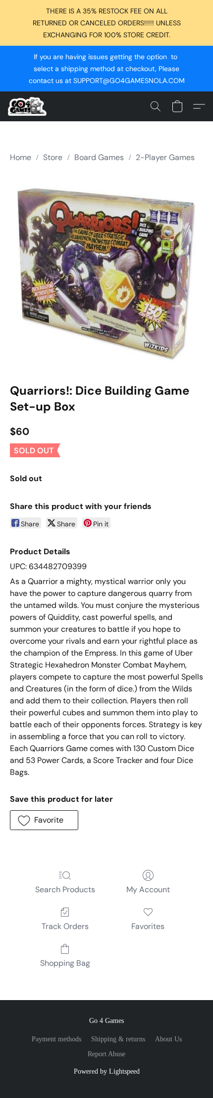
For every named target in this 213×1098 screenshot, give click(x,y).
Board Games (99, 157)
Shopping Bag (65, 963)
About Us (168, 1039)
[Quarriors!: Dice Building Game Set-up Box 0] (106, 271)
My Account (148, 889)
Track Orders (65, 926)
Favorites (147, 926)
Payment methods (56, 1039)
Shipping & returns (118, 1039)
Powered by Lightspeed (107, 1071)
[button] (28, 106)
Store (52, 157)
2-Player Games (165, 157)
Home (20, 157)
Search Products (65, 889)
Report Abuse (106, 1054)
